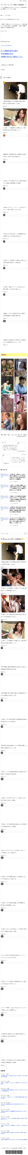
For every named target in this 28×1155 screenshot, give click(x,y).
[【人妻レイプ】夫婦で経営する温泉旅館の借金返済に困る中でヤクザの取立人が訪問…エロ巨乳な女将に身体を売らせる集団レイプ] (13, 708)
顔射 (18, 436)
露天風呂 (25, 434)
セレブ (13, 434)
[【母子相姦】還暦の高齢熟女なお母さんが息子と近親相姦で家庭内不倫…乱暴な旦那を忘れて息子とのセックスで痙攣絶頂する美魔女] (13, 656)
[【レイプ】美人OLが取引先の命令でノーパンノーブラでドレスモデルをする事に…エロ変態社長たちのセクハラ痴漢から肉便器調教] (13, 944)
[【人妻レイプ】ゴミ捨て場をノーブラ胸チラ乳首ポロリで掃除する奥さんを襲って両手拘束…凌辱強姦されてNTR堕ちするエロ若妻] (13, 918)
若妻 (19, 434)
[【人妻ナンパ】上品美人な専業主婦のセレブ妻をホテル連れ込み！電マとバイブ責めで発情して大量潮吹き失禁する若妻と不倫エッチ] (13, 970)
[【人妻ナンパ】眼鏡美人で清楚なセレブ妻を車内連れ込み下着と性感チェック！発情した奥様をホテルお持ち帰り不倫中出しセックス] (15, 117)
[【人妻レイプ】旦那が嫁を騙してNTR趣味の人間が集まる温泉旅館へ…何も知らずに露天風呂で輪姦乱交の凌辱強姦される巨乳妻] (13, 892)
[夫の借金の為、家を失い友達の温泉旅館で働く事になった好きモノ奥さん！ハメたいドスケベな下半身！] (20, 421)
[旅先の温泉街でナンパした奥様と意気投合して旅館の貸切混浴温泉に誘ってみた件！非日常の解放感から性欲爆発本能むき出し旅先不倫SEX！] (7, 385)
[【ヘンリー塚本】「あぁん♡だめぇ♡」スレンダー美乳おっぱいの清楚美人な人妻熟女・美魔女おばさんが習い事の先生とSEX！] (13, 997)
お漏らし (9, 434)
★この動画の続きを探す (9, 51)
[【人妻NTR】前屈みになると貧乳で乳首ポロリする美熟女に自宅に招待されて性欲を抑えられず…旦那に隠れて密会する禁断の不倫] (13, 1023)
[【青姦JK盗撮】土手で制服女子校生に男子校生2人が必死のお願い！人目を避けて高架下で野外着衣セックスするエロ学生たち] (15, 90)
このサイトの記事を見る (6, 45)
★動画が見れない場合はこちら (12, 57)
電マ (21, 434)
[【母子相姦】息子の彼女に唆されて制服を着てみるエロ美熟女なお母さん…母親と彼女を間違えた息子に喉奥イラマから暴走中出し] (13, 682)
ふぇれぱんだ (23, 436)
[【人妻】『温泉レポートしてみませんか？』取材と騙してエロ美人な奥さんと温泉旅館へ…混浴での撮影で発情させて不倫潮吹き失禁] (15, 276)
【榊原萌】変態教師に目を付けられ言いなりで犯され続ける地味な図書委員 (14, 1139)
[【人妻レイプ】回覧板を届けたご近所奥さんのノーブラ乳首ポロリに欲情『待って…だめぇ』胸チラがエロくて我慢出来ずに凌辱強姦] (13, 865)
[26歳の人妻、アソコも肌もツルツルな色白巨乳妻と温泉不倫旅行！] (7, 403)
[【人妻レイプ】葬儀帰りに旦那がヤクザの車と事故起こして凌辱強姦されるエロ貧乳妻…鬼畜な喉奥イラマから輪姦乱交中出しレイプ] (13, 577)
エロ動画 (8, 15)
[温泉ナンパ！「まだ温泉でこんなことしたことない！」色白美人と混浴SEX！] (20, 367)
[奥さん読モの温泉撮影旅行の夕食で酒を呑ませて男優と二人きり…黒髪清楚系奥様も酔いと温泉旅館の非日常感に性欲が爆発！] (20, 385)
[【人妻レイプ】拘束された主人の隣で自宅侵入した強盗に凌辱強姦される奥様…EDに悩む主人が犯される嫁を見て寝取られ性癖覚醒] (15, 170)
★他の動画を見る (7, 54)
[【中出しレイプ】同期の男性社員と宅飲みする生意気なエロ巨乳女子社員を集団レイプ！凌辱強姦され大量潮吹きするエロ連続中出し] (13, 761)
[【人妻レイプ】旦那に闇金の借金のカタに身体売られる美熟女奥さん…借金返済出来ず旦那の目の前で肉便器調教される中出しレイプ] (13, 813)
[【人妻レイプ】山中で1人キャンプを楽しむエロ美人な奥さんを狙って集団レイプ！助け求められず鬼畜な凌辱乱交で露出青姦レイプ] (13, 787)
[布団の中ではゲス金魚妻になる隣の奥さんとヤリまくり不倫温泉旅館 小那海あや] (7, 421)
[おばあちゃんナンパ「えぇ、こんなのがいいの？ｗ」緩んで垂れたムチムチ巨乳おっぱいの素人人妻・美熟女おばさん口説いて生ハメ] (15, 196)
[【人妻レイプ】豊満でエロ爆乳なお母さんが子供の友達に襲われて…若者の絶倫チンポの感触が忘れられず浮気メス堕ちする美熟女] (15, 249)
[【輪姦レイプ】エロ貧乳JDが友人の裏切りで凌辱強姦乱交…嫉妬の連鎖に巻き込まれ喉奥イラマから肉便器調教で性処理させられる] (15, 302)
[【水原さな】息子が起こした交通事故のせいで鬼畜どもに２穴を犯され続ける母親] (15, 223)
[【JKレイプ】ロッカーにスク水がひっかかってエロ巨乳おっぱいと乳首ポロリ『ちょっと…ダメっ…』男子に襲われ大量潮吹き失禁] (13, 839)
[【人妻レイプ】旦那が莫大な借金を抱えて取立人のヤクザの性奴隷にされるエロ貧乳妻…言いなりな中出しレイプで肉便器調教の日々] (13, 603)
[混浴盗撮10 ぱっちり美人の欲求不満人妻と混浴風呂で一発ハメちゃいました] (7, 367)
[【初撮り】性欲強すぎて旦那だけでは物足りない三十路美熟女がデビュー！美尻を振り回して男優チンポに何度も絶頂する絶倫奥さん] (15, 329)
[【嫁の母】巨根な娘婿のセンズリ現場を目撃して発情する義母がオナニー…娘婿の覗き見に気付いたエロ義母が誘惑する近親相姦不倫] (13, 734)
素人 (16, 434)
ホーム (3, 15)
